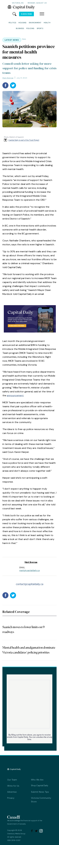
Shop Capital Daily (39, 785)
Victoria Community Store (41, 800)
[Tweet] (13, 85)
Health (47, 23)
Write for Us (13, 785)
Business (20, 28)
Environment (35, 23)
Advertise (12, 791)
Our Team (12, 779)
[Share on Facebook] (5, 85)
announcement (15, 395)
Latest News (12, 40)
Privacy (10, 798)
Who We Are (37, 779)
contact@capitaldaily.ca (29, 584)
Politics (12, 23)
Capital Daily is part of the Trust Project (23, 140)
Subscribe (26, 14)
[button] (41, 14)
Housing (22, 23)
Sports (40, 28)
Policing (30, 28)
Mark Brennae (7, 78)
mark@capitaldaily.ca (29, 570)
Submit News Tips (40, 791)
